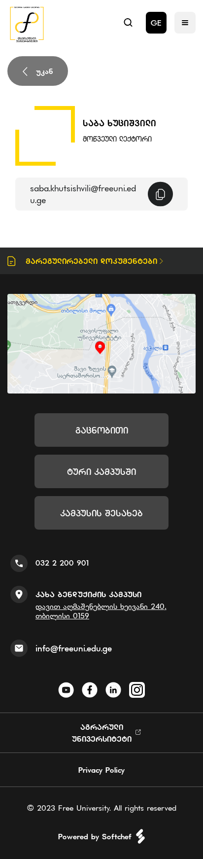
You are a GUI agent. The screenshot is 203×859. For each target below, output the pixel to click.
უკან (44, 71)
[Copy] (160, 194)
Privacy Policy (101, 770)
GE (156, 23)
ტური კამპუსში (101, 471)
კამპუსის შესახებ (101, 513)
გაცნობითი (101, 430)
